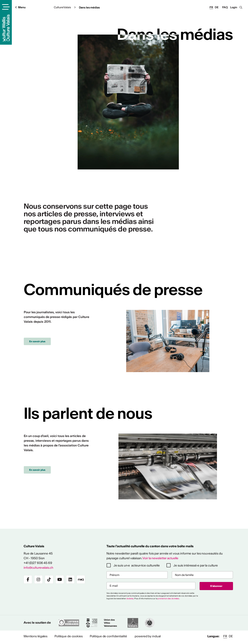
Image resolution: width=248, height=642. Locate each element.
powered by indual (148, 636)
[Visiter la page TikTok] (49, 579)
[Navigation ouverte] (5, 7)
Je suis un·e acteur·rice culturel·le (137, 565)
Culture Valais (62, 7)
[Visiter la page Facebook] (28, 579)
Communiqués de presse (113, 289)
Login (233, 7)
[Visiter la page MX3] (81, 579)
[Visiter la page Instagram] (38, 579)
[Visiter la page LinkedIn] (70, 579)
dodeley (130, 598)
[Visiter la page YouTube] (60, 579)
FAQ (225, 7)
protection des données (168, 598)
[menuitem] (35, 636)
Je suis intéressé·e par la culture (195, 565)
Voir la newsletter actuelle (160, 558)
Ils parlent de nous (88, 413)
